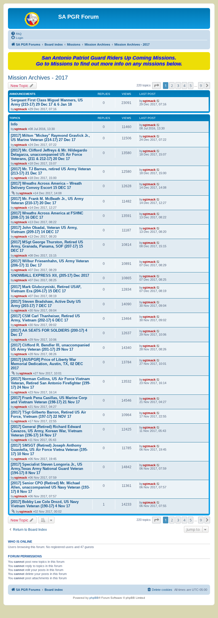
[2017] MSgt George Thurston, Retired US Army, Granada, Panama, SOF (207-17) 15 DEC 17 (47, 246)
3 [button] (178, 85)
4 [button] (184, 85)
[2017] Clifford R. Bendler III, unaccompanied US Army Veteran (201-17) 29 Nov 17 (50, 347)
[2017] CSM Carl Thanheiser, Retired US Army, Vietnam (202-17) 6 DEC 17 (45, 318)
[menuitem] (16, 33)
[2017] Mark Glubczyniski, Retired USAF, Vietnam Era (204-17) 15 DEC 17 (46, 289)
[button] (156, 85)
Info (14, 124)
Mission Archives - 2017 (38, 77)
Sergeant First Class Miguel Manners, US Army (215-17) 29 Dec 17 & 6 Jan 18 (47, 102)
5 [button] (191, 85)
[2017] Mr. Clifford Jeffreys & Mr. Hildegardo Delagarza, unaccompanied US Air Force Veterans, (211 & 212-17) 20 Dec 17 (49, 154)
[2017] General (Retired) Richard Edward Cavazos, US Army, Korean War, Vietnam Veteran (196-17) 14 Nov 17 (46, 431)
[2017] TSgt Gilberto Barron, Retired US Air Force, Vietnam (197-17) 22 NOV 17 (48, 414)
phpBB (93, 597)
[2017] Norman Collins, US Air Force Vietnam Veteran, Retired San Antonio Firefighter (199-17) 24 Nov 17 (50, 383)
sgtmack (20, 109)
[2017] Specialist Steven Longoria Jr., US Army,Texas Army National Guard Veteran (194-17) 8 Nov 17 (47, 468)
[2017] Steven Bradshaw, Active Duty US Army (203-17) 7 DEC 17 (46, 303)
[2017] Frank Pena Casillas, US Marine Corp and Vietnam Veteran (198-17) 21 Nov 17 (49, 400)
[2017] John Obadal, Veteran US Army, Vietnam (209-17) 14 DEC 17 (44, 229)
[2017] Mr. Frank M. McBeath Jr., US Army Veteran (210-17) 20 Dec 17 (47, 201)
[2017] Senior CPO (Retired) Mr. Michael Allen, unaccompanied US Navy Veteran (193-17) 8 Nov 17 (50, 487)
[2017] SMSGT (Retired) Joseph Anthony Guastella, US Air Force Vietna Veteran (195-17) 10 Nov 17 (49, 449)
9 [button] (201, 85)
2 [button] (172, 85)
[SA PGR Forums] (33, 18)
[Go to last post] (158, 101)
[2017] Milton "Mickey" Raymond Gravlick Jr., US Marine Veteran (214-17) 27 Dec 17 (50, 137)
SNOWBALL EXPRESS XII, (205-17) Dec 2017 (50, 275)
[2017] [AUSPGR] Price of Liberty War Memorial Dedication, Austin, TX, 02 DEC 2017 (47, 363)
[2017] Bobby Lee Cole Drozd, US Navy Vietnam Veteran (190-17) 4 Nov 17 (45, 504)
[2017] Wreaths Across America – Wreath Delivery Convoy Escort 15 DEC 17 (46, 185)
